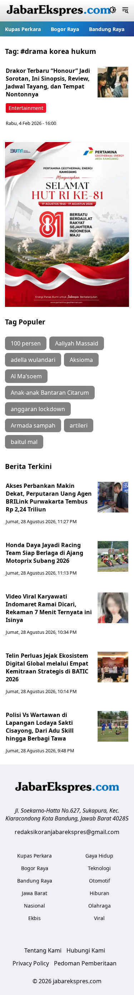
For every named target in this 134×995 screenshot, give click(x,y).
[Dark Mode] (112, 10)
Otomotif (99, 880)
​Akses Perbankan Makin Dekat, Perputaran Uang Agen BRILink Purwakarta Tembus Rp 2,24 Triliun (49, 497)
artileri (79, 425)
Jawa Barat (34, 893)
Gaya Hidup (99, 855)
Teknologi (99, 868)
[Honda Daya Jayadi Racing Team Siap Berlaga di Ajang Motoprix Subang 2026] (113, 556)
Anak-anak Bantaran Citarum (50, 393)
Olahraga (99, 905)
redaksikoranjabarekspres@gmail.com (67, 832)
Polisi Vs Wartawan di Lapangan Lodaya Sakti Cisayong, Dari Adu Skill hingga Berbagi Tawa (40, 726)
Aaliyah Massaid (76, 343)
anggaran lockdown (38, 409)
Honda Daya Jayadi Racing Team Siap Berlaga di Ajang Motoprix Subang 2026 (44, 553)
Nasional (34, 905)
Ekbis (34, 918)
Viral (99, 918)
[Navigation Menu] (125, 10)
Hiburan (99, 893)
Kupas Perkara (23, 29)
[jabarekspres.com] (58, 10)
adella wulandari (33, 360)
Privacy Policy (31, 963)
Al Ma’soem (26, 376)
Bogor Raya (65, 29)
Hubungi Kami (85, 950)
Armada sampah (33, 425)
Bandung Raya (106, 29)
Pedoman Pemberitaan (85, 963)
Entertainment (26, 108)
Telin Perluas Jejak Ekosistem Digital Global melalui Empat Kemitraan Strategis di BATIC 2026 (47, 667)
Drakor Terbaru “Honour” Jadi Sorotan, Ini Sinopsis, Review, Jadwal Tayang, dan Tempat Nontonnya (48, 82)
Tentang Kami (42, 950)
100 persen (26, 343)
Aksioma (81, 360)
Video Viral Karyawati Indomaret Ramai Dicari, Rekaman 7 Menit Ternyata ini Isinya (49, 608)
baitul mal (24, 442)
